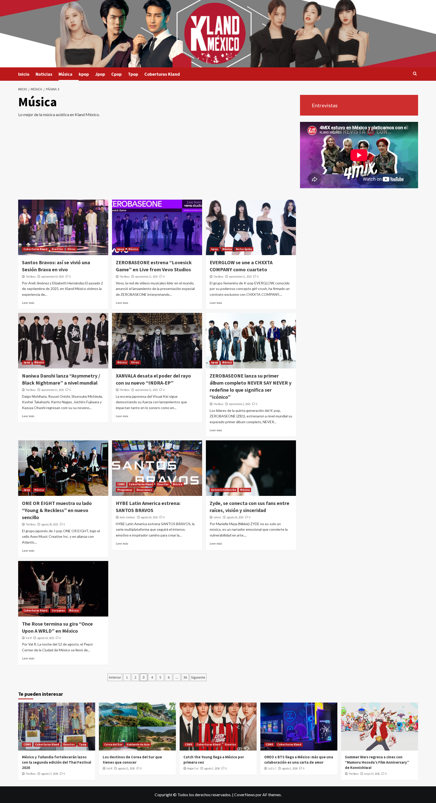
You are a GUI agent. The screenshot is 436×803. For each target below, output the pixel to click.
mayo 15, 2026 (372, 773)
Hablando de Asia (138, 744)
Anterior (115, 677)
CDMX (121, 484)
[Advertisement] (157, 161)
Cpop (116, 74)
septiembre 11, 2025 (146, 276)
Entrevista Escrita (223, 490)
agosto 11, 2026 (126, 768)
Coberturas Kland (162, 74)
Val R (29, 638)
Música (65, 74)
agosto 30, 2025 (49, 524)
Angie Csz (193, 768)
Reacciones (144, 490)
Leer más (28, 303)
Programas (124, 490)
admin (217, 517)
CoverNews (244, 794)
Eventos (57, 249)
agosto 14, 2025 (45, 638)
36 (185, 677)
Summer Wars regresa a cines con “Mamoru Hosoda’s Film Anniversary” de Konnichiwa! (377, 762)
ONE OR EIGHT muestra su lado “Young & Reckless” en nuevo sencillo (57, 510)
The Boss (31, 276)
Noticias (44, 74)
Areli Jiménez (127, 517)
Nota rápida (244, 249)
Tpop (133, 74)
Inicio (23, 74)
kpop (84, 74)
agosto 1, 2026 (212, 768)
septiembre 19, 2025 (52, 276)
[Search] (415, 73)
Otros (71, 249)
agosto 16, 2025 (149, 517)
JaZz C (272, 768)
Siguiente (198, 677)
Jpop (100, 74)
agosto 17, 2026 (49, 773)
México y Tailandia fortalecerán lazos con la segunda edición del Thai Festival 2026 (56, 762)
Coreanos (58, 610)
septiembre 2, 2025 (239, 404)
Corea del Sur (113, 744)
